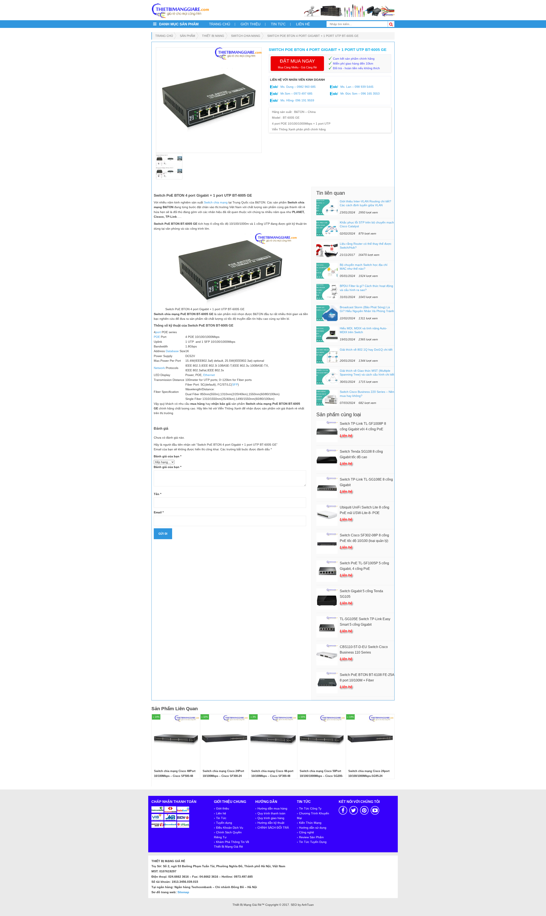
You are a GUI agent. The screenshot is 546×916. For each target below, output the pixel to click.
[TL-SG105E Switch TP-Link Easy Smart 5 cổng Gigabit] (327, 626)
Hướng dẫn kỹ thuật (270, 822)
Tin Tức (221, 818)
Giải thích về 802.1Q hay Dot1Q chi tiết (366, 349)
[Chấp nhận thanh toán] (170, 816)
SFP (235, 384)
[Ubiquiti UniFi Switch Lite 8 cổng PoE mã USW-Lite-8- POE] (327, 515)
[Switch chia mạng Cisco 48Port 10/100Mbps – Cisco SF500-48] (176, 738)
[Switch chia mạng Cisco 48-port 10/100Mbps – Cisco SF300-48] (273, 738)
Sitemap (183, 892)
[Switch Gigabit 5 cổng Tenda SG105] (327, 599)
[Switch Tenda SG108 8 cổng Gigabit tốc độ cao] (327, 459)
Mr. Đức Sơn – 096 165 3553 (360, 93)
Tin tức (278, 24)
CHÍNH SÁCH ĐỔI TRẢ (273, 827)
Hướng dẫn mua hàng (272, 808)
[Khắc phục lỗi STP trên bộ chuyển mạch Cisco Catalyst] (327, 228)
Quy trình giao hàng (270, 818)
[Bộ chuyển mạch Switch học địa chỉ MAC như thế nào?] (327, 270)
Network (159, 368)
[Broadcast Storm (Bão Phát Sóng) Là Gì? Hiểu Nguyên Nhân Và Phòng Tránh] (327, 313)
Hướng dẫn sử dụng (312, 827)
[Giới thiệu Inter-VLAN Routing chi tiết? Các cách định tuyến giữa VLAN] (327, 207)
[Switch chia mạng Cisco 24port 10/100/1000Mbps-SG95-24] (370, 738)
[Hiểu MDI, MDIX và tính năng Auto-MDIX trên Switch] (327, 334)
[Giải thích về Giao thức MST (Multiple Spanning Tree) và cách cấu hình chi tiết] (327, 376)
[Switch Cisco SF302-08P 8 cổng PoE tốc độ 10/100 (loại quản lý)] (327, 543)
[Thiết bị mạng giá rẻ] (180, 10)
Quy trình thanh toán (271, 813)
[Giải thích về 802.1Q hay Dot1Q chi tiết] (327, 355)
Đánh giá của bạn (167, 456)
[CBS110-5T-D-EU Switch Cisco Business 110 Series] (327, 654)
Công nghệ (306, 832)
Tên (157, 494)
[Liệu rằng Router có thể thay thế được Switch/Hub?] (327, 249)
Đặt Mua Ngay (297, 63)
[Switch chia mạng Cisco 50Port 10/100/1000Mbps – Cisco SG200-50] (322, 738)
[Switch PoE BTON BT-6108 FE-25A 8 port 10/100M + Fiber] (327, 682)
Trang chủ (219, 24)
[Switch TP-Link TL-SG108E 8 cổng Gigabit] (327, 487)
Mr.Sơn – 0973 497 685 (296, 93)
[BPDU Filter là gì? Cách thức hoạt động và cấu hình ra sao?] (327, 291)
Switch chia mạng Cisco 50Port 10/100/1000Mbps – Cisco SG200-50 (321, 775)
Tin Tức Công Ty (310, 808)
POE (157, 336)
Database (172, 351)
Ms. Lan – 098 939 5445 (356, 86)
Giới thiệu (250, 24)
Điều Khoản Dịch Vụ (229, 827)
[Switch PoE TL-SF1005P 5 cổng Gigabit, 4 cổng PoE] (327, 571)
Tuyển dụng (224, 822)
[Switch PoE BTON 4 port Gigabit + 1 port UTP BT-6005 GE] (209, 100)
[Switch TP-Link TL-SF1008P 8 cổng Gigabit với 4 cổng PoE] (327, 431)
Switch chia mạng (216, 202)
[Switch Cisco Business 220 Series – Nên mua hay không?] (327, 397)
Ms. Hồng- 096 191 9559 (297, 100)
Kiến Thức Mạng (310, 822)
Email (159, 512)
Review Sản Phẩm (311, 837)
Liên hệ (303, 24)
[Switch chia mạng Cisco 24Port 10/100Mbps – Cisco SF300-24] (225, 738)
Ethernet (209, 375)
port (158, 332)
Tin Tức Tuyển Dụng (313, 842)
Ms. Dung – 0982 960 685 (298, 86)
